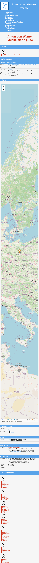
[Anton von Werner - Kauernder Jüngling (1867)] (6, 490)
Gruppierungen (7, 426)
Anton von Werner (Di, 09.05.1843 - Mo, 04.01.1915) (22, 64)
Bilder (7, 14)
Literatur (5, 445)
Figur (9, 430)
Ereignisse (8, 17)
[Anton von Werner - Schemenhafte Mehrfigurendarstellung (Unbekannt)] (6, 477)
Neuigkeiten (9, 12)
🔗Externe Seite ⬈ (16, 451)
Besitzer (8, 23)
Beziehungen (9, 20)
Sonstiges (8, 30)
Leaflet (4, 420)
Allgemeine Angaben (9, 62)
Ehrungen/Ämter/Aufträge (14, 22)
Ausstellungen (10, 25)
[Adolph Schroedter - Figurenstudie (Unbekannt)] (6, 514)
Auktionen (8, 27)
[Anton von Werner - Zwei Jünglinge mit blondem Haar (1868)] (6, 501)
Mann (12, 432)
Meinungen (9, 19)
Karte (4, 80)
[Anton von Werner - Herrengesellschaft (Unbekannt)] (6, 543)
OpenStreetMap (12, 420)
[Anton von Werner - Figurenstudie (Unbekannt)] (6, 555)
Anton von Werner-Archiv (24, 6)
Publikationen (10, 28)
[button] (19, 251)
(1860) (10, 69)
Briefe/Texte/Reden (11, 15)
